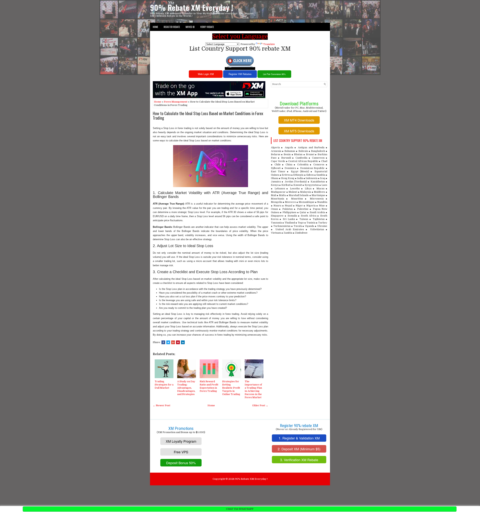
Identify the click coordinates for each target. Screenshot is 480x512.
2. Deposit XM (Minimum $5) (299, 448)
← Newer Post (161, 405)
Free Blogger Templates (253, 488)
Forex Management (175, 101)
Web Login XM (206, 74)
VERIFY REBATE (207, 27)
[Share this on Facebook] (163, 342)
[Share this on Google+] (173, 342)
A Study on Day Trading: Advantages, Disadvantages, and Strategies (186, 388)
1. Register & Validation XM (299, 438)
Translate (269, 44)
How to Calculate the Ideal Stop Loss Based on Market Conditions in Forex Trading (208, 115)
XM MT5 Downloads (299, 130)
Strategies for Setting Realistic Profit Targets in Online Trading (231, 388)
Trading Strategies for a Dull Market (164, 384)
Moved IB (190, 27)
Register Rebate (172, 27)
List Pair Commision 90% (274, 74)
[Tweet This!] (168, 342)
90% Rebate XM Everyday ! (191, 7)
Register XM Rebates (240, 74)
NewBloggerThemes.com (228, 488)
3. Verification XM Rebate (299, 459)
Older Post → (260, 405)
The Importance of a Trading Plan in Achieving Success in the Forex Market (253, 389)
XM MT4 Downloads (299, 120)
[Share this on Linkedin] (183, 342)
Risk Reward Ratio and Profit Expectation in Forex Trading (209, 386)
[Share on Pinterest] (178, 342)
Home (155, 27)
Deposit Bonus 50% (181, 462)
